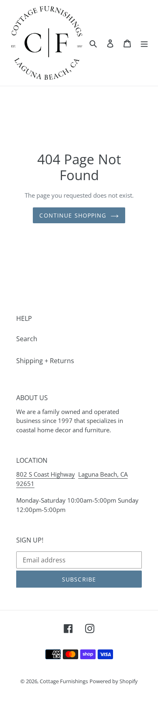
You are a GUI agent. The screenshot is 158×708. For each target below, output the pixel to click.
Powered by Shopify (114, 681)
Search (26, 338)
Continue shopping (72, 215)
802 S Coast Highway (45, 474)
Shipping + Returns (45, 360)
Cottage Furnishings (64, 681)
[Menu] (144, 43)
